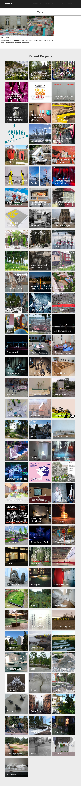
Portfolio (37, 4)
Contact (71, 4)
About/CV (60, 4)
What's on (49, 4)
